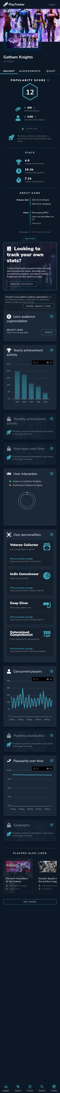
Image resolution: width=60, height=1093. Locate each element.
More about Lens (38, 306)
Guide (54, 1090)
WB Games (37, 240)
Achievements (30, 71)
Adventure (36, 223)
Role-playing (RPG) (40, 212)
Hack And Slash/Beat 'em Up (43, 218)
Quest (18, 1090)
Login (52, 4)
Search (42, 1090)
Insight (6, 1090)
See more (30, 902)
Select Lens (15, 330)
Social (30, 1090)
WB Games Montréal (41, 232)
